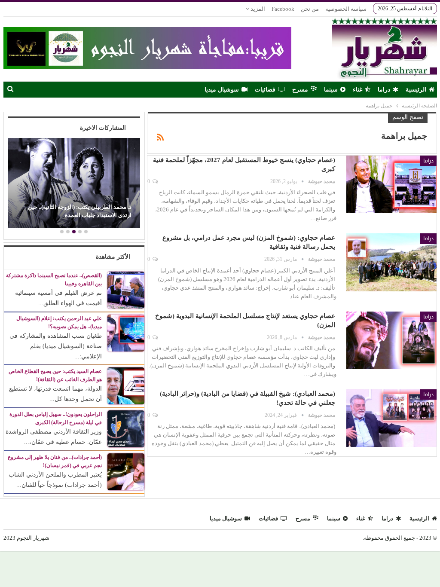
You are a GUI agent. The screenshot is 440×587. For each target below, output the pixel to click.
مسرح (300, 89)
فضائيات (265, 89)
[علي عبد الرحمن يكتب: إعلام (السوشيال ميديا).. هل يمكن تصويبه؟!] (125, 332)
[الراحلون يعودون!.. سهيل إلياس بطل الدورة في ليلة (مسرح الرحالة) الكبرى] (125, 428)
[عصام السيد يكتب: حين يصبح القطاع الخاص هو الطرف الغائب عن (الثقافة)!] (125, 385)
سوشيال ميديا (222, 89)
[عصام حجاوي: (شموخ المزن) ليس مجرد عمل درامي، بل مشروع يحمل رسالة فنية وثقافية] (391, 262)
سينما (331, 89)
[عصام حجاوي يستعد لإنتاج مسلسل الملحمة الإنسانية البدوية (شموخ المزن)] (391, 340)
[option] (74, 184)
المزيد (257, 9)
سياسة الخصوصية (346, 9)
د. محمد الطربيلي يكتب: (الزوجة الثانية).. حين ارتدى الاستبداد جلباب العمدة (79, 211)
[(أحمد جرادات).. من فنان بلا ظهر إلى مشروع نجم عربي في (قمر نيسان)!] (125, 471)
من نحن (310, 9)
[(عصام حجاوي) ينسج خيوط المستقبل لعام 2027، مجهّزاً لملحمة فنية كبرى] (391, 184)
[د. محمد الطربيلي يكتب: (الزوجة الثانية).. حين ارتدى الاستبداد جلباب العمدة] (74, 183)
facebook (283, 9)
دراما (384, 89)
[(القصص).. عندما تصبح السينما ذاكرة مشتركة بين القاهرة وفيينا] (125, 289)
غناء (357, 89)
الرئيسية (416, 89)
